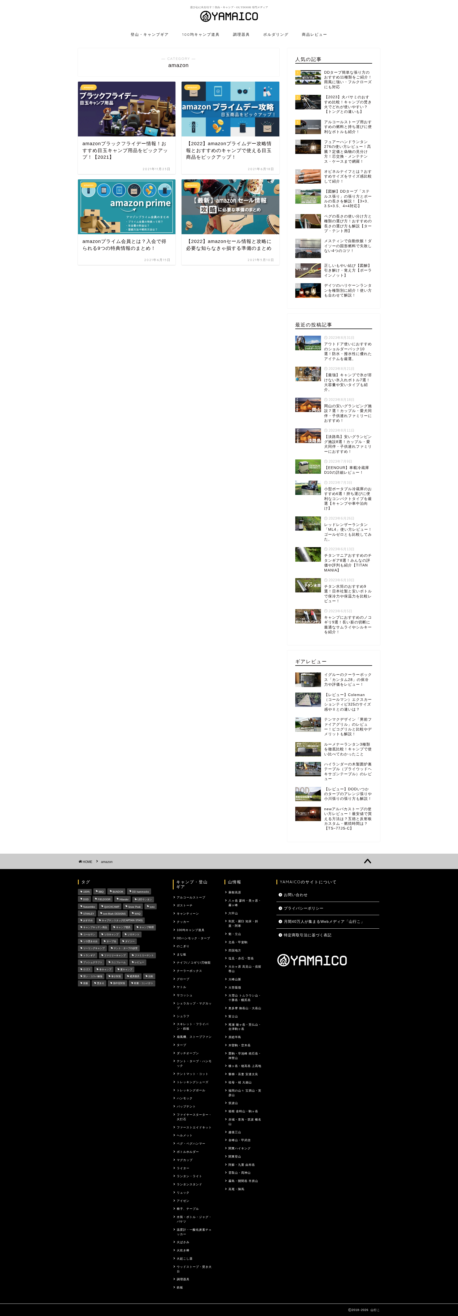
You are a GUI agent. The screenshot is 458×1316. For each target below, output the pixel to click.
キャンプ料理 (146, 927)
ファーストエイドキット (194, 1127)
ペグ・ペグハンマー (191, 1143)
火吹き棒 (183, 1250)
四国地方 (234, 950)
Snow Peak (134, 907)
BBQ (101, 892)
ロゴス (86, 969)
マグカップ (185, 1160)
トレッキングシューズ (193, 1082)
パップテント (186, 1106)
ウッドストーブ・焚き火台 (194, 1269)
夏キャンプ (126, 969)
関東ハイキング (239, 1148)
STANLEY (88, 914)
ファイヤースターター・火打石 (194, 1117)
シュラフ (183, 1016)
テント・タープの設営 (126, 948)
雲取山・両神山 (239, 1172)
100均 (86, 892)
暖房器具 (134, 976)
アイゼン (183, 1200)
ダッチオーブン (188, 1053)
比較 (150, 976)
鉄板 (180, 1287)
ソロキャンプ (111, 934)
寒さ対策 (116, 976)
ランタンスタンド (189, 1184)
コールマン (89, 934)
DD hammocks (140, 892)
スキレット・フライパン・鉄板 (193, 1026)
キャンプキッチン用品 (95, 927)
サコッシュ (185, 995)
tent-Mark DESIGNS (114, 914)
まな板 (181, 954)
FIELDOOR (104, 899)
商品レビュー (314, 34)
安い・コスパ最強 (92, 976)
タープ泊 (111, 941)
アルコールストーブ (191, 897)
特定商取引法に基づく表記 (308, 935)
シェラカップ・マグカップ (194, 1005)
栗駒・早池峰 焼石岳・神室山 (244, 1056)
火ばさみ (183, 1242)
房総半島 (234, 1037)
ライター (183, 1168)
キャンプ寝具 (123, 927)
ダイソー (130, 941)
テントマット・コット (193, 1073)
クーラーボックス (189, 970)
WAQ (137, 914)
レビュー (139, 962)
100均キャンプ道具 (201, 34)
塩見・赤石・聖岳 (241, 958)
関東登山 (234, 1156)
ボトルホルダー (188, 1151)
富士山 (233, 1016)
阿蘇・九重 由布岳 (241, 1164)
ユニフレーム (118, 962)
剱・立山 (234, 934)
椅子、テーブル (188, 1208)
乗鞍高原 (234, 892)
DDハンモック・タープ (193, 938)
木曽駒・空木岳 (239, 1045)
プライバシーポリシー (304, 908)
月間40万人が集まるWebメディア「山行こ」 (324, 922)
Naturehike (89, 907)
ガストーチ (185, 905)
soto (152, 907)
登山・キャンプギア (150, 34)
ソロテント (133, 934)
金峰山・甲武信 (239, 1140)
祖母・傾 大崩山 (240, 1082)
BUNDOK (118, 892)
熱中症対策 (119, 983)
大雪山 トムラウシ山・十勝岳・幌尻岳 (244, 998)
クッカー (183, 921)
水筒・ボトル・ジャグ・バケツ (194, 1219)
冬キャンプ (105, 969)
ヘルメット (185, 1135)
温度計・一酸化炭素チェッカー (194, 1232)
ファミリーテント (144, 955)
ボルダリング (276, 34)
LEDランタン (145, 899)
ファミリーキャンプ (115, 955)
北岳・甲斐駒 (238, 942)
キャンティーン (188, 913)
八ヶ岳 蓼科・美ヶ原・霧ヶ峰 (244, 903)
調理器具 (241, 34)
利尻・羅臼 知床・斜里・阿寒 (243, 923)
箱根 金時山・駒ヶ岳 (243, 1111)
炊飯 (85, 983)
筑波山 (233, 1103)
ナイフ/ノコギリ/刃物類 (194, 962)
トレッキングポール (191, 1090)
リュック (183, 1192)
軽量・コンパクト (143, 983)
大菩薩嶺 (234, 987)
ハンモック (185, 1098)
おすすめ (88, 920)
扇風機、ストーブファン (194, 1036)
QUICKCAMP (111, 907)
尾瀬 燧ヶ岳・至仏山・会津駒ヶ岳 (244, 1027)
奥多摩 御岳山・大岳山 (244, 1008)
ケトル (181, 987)
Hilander (124, 899)
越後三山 (234, 1132)
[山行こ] (229, 23)
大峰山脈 (234, 979)
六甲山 (233, 913)
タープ (181, 1045)
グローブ (183, 979)
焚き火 (100, 983)
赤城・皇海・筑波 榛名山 (244, 1122)
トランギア (89, 955)
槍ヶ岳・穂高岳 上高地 (244, 1065)
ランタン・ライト (189, 1176)
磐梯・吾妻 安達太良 (243, 1074)
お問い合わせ (296, 895)
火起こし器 (185, 1258)
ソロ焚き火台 (90, 941)
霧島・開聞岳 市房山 (243, 1180)
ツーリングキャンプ (94, 948)
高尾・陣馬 (236, 1189)
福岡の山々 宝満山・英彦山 (244, 1093)
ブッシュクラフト (92, 962)
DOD (86, 899)
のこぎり (183, 946)
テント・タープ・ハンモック (194, 1063)
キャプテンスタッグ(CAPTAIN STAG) (122, 920)
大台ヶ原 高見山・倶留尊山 (244, 969)
